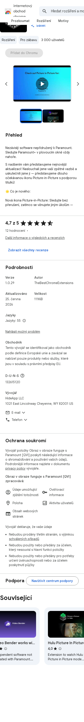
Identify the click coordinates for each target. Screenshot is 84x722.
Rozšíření (8, 40)
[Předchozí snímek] (6, 83)
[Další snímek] (77, 83)
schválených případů (24, 539)
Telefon (17, 420)
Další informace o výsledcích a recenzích (35, 238)
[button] (42, 84)
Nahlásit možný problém (22, 332)
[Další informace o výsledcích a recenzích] (22, 375)
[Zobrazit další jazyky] (24, 321)
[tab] (20, 21)
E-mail (16, 413)
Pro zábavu (28, 40)
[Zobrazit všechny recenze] (28, 250)
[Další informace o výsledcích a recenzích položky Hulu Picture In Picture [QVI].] (59, 648)
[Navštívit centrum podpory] (52, 580)
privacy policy (15, 468)
